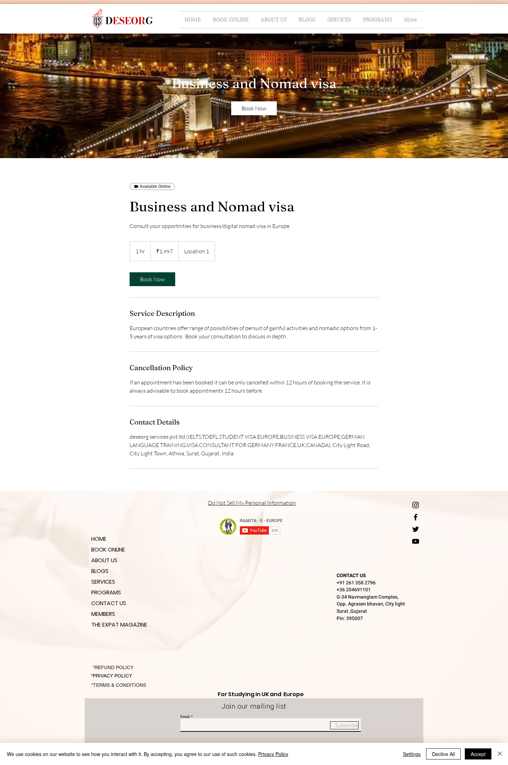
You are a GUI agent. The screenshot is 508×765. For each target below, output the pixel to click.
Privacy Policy (273, 753)
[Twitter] (415, 529)
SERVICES (103, 582)
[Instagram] (415, 505)
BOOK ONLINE (108, 550)
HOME (98, 539)
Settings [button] (412, 753)
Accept (478, 753)
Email (185, 716)
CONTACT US (108, 603)
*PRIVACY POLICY (112, 676)
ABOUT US (104, 560)
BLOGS (100, 571)
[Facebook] (415, 517)
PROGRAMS (106, 592)
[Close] (500, 753)
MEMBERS (103, 614)
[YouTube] (415, 541)
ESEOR (129, 20)
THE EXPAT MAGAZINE (119, 625)
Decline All (443, 753)
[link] (254, 108)
